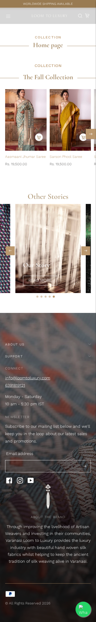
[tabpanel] (45, 248)
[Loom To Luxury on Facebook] (9, 482)
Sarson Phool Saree (66, 157)
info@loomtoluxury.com (27, 378)
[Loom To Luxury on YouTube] (31, 482)
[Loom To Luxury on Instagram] (20, 482)
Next (85, 250)
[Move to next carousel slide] (91, 134)
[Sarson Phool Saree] (70, 120)
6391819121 (15, 385)
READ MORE (40, 280)
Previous (10, 250)
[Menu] (8, 15)
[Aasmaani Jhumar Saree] (26, 120)
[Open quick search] (80, 15)
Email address (19, 453)
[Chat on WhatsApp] (83, 609)
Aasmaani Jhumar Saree (25, 157)
